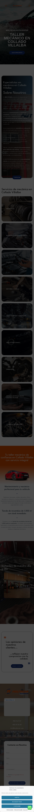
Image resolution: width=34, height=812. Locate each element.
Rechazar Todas (17, 801)
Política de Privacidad (18, 809)
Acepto (17, 797)
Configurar (17, 806)
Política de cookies (10, 809)
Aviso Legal (25, 809)
